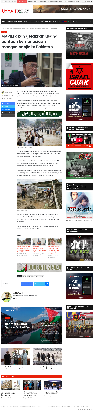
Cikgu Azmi (30, 276)
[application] (79, 140)
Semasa (9, 28)
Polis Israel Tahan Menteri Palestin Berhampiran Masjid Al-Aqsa (19, 325)
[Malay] (63, 21)
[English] (66, 21)
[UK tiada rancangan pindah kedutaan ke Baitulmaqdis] (10, 385)
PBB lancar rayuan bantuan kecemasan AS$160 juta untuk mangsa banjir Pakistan (54, 250)
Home (4, 21)
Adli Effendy (8, 92)
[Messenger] (47, 284)
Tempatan (10, 21)
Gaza (25, 21)
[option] (31, 325)
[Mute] (87, 146)
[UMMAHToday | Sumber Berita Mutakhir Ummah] (15, 11)
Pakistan (42, 276)
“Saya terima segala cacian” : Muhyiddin (51, 393)
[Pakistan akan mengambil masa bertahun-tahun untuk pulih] (39, 241)
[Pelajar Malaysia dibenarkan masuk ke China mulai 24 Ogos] (32, 385)
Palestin (20, 21)
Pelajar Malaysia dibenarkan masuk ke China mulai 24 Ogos (30, 393)
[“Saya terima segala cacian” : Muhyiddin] (53, 385)
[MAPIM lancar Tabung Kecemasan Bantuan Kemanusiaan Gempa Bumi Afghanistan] (24, 241)
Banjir (24, 276)
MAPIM (36, 276)
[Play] (69, 146)
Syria (15, 21)
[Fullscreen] (90, 146)
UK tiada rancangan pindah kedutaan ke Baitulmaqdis (8, 393)
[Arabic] (68, 21)
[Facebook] (14, 299)
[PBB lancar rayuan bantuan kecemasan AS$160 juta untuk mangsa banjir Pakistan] (55, 241)
